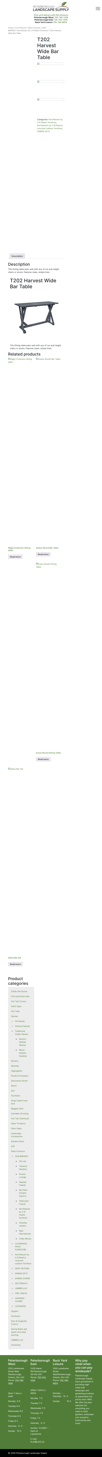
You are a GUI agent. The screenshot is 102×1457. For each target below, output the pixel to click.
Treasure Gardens (23, 1167)
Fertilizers (15, 1316)
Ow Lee (22, 1161)
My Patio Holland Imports (23, 1193)
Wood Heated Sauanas (23, 1053)
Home (10, 28)
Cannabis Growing (19, 1113)
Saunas (14, 1016)
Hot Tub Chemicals (20, 1118)
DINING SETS (21, 1273)
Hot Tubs (15, 1011)
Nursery (14, 1061)
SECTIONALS (21, 1283)
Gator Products (18, 1123)
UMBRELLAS (21, 1288)
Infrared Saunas (22, 1026)
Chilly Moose (25, 1238)
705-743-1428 (61, 19)
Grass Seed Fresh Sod (19, 1102)
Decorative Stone (19, 1080)
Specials (15, 1066)
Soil (13, 1090)
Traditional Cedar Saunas (21, 1032)
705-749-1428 (61, 17)
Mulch (14, 1085)
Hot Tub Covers (18, 1001)
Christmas (16, 1345)
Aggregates (16, 1071)
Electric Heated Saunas (22, 1042)
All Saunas (20, 1021)
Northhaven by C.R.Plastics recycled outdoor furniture (23, 1259)
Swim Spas (16, 1006)
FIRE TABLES (21, 1293)
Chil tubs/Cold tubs (20, 996)
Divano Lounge (22, 1175)
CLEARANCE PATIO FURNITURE (21, 1246)
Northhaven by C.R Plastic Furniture (24, 1213)
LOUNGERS (20, 1306)
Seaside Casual (22, 1183)
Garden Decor (17, 1141)
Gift (13, 1146)
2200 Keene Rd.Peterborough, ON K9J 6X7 (38, 1371)
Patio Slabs (16, 1128)
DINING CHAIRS (22, 1278)
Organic (14, 1311)
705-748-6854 (60, 22)
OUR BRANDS (21, 1156)
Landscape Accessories (16, 1135)
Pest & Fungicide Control (19, 1322)
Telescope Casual (24, 1202)
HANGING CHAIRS (19, 1299)
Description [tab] (17, 256)
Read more (15, 557)
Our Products (20, 28)
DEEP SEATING (22, 1268)
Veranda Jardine (23, 1224)
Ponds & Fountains (19, 1076)
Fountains (15, 1095)
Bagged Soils (17, 1108)
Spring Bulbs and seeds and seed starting (19, 1332)
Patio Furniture (18, 1151)
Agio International (25, 1232)
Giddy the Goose (19, 991)
